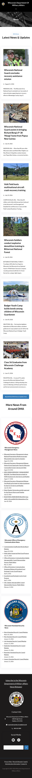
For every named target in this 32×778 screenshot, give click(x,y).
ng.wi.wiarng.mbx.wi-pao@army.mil (17, 724)
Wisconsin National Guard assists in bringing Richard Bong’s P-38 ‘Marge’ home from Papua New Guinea (16, 132)
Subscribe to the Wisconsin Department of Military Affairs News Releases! (16, 683)
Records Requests (18, 761)
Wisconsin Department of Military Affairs (18, 4)
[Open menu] (16, 9)
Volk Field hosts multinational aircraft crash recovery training (14, 187)
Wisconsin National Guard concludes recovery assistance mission (13, 74)
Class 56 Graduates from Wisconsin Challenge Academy (15, 365)
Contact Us (24, 764)
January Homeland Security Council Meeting (16, 659)
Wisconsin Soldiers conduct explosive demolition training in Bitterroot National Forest (14, 246)
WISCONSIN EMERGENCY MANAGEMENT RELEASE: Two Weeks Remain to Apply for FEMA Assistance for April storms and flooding (16, 474)
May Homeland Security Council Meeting (15, 637)
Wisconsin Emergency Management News (12, 449)
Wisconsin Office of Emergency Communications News (15, 541)
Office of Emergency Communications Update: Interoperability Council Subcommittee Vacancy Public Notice (16, 560)
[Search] (26, 747)
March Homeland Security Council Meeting (16, 632)
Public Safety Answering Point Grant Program (16, 553)
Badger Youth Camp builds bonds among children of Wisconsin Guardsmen (14, 310)
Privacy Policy (8, 761)
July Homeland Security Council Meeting (15, 641)
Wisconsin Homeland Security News (14, 627)
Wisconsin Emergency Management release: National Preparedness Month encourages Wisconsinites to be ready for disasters (16, 456)
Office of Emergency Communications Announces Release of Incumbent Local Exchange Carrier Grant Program (14, 569)
